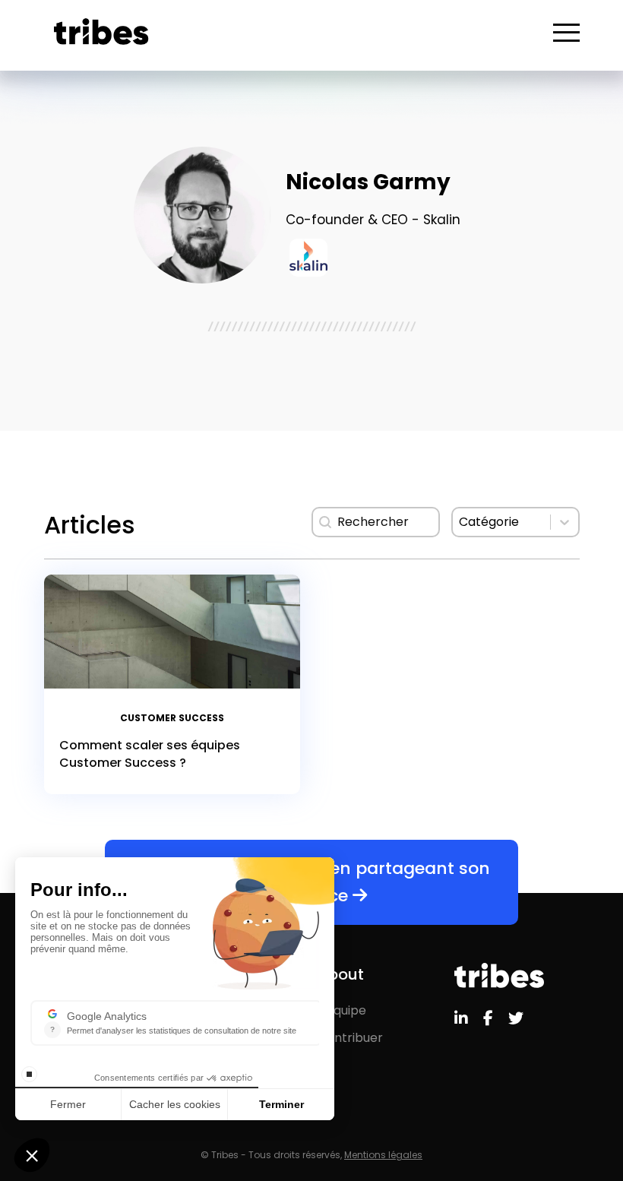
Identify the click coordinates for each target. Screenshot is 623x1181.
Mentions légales (383, 1154)
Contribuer (350, 1037)
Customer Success (172, 717)
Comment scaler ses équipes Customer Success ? (149, 753)
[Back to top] (600, 1120)
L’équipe (342, 1010)
